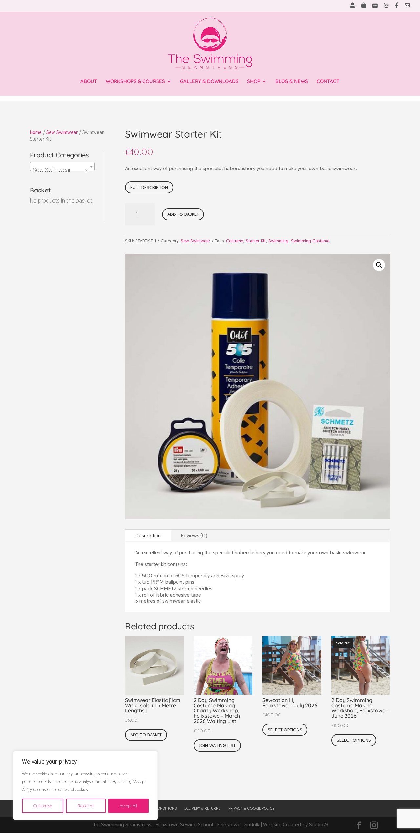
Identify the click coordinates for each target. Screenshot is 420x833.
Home (36, 132)
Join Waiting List (217, 745)
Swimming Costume (310, 241)
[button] (379, 265)
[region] (85, 785)
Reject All (86, 806)
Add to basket (183, 214)
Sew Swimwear (62, 132)
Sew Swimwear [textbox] (60, 170)
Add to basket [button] (146, 735)
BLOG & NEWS (291, 81)
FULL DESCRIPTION (149, 187)
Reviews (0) (194, 535)
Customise (42, 806)
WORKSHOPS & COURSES (135, 81)
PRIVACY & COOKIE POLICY (251, 808)
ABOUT (88, 81)
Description (148, 535)
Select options (285, 729)
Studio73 (318, 824)
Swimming (278, 241)
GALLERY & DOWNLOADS (209, 81)
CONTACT (328, 81)
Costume (234, 241)
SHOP (253, 81)
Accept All (128, 806)
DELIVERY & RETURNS (202, 808)
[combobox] (62, 166)
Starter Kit (256, 241)
